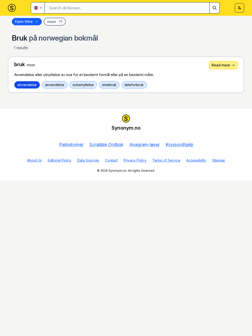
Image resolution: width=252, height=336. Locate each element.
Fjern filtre (24, 21)
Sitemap (218, 160)
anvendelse (27, 85)
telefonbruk (134, 85)
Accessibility (196, 160)
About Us (34, 160)
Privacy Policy (135, 160)
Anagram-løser (144, 144)
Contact (111, 160)
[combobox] (132, 8)
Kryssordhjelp (179, 144)
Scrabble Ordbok (106, 144)
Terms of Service (166, 160)
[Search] (214, 8)
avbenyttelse (83, 85)
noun (54, 21)
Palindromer (71, 144)
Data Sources (88, 160)
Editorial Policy (59, 160)
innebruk (109, 85)
